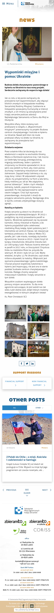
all (14, 408)
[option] (27, 448)
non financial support (39, 383)
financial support (14, 381)
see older (27, 491)
